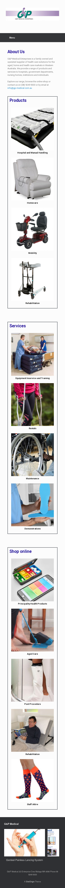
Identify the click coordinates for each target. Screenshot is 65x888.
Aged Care (32, 654)
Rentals (32, 428)
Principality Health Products (32, 603)
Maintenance (32, 478)
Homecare (32, 203)
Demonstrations (32, 528)
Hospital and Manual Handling (32, 152)
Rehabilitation (33, 303)
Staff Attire (32, 804)
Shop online (21, 551)
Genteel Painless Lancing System (24, 860)
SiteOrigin (30, 881)
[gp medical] (32, 14)
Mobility (32, 253)
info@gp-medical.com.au (20, 88)
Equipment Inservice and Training (33, 378)
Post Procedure (32, 704)
